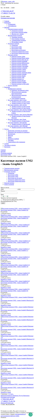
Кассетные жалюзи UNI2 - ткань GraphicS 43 (14, 282)
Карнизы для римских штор (20, 90)
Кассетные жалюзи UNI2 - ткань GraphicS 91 (14, 291)
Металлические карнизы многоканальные (19, 92)
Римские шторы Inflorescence (20, 63)
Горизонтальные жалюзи (15, 29)
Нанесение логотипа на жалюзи (17, 130)
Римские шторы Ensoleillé (19, 61)
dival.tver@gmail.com (7, 403)
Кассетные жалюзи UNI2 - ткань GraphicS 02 (14, 210)
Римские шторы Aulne (18, 56)
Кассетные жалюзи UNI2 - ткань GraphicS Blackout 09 (17, 329)
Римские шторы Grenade (18, 74)
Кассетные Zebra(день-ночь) (20, 53)
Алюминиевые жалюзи (18, 40)
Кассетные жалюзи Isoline (19, 32)
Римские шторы (13, 55)
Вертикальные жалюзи (15, 35)
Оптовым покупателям (8, 18)
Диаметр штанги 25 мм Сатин (20, 103)
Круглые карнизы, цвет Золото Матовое (20, 114)
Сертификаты (12, 26)
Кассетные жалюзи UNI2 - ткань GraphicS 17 (14, 250)
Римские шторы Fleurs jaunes (20, 58)
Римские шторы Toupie (18, 76)
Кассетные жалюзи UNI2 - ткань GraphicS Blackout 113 (17, 339)
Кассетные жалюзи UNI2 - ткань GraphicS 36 (14, 274)
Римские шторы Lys (17, 79)
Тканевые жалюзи (17, 37)
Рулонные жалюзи (13, 43)
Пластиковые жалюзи (18, 39)
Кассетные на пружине (18, 50)
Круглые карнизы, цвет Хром (17, 119)
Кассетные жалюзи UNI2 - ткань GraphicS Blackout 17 (17, 349)
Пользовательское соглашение (10, 408)
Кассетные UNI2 (16, 48)
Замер (9, 137)
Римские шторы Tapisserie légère (21, 72)
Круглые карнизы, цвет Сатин (17, 100)
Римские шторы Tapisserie (19, 64)
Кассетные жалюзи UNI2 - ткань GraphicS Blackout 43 (17, 387)
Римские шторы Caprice (18, 69)
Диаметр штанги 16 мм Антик (20, 106)
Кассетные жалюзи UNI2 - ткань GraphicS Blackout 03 (17, 310)
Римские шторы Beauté (18, 80)
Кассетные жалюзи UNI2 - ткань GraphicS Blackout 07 (17, 320)
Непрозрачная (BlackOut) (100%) (13, 199)
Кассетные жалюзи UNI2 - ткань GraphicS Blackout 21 (17, 358)
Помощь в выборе (13, 138)
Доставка (11, 140)
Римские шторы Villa (17, 77)
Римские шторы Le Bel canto (20, 84)
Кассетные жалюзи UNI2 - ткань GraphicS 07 (14, 226)
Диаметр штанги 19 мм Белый (20, 124)
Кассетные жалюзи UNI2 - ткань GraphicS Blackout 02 (17, 300)
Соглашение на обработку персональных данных (16, 409)
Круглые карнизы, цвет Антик (17, 105)
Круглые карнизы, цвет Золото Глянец (20, 109)
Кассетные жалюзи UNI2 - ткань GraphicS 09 (14, 234)
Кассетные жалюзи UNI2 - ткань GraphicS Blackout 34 (17, 368)
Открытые (14, 45)
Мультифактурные (17, 42)
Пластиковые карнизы (18, 98)
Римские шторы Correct (18, 71)
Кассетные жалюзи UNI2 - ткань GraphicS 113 (15, 242)
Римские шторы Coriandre (19, 68)
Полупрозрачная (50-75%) (9, 201)
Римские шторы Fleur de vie (19, 59)
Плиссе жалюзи (13, 85)
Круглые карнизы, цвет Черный (17, 126)
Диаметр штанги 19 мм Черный (21, 127)
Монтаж (10, 135)
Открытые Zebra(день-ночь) (20, 51)
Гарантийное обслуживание (16, 142)
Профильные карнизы (14, 88)
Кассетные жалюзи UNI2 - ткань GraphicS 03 (14, 218)
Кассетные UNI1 (16, 47)
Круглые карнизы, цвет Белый (17, 122)
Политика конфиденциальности (10, 406)
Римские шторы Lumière (18, 82)
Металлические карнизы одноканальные (19, 96)
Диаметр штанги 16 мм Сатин (20, 101)
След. (11, 394)
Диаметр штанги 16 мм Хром (20, 121)
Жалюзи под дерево (17, 34)
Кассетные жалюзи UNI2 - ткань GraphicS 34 (14, 266)
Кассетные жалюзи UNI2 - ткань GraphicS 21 (14, 258)
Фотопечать (11, 134)
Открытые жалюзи (17, 30)
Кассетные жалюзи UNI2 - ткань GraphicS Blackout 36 (17, 378)
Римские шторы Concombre (19, 66)
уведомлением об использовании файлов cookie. (13, 415)
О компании (11, 24)
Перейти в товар (6, 215)
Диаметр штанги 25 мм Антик (20, 108)
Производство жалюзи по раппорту (19, 132)
